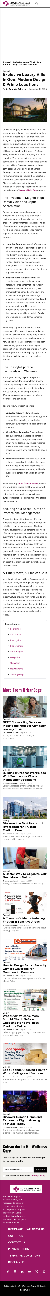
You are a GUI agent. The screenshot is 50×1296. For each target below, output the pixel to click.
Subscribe (40, 1169)
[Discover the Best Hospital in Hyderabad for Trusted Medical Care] (25, 808)
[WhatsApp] (27, 94)
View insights (16, 651)
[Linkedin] (22, 1272)
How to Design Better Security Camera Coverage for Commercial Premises (25, 968)
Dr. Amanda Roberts (16, 89)
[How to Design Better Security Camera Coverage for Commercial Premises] (25, 950)
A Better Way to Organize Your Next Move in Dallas (25, 875)
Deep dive (15, 657)
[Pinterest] (21, 94)
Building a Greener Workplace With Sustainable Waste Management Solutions (24, 776)
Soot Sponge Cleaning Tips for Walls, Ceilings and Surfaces (25, 1071)
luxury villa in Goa (28, 190)
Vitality (6, 820)
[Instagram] (15, 1272)
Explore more (16, 646)
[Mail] (29, 1272)
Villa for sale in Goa (28, 483)
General (7, 62)
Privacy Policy (38, 1175)
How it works (16, 668)
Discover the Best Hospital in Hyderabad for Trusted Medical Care (23, 827)
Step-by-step (16, 674)
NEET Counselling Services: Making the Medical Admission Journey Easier (25, 725)
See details (15, 634)
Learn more (16, 629)
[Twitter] (15, 94)
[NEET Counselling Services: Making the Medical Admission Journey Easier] (25, 707)
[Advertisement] (25, 33)
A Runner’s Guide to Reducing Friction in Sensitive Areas (24, 919)
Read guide (15, 640)
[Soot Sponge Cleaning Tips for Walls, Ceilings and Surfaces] (25, 1054)
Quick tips (15, 663)
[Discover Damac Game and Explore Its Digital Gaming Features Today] (25, 1101)
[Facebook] (8, 94)
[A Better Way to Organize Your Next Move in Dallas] (25, 858)
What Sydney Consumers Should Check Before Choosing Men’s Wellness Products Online (21, 1021)
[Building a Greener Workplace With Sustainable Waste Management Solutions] (25, 757)
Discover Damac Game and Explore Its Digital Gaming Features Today (22, 1120)
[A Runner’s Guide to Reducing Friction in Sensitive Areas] (25, 903)
